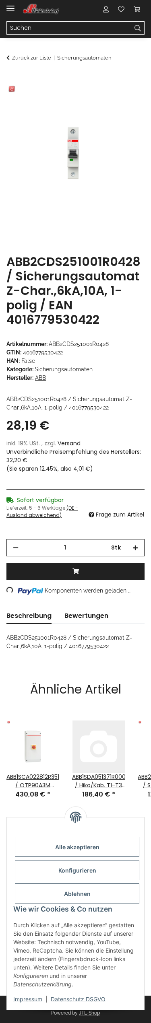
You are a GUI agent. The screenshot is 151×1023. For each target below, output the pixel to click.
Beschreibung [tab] (29, 615)
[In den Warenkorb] (12, 79)
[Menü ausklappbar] (10, 5)
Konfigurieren (77, 870)
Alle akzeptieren (77, 847)
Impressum (27, 999)
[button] (106, 9)
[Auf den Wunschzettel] (128, 99)
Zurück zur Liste (31, 58)
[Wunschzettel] (121, 9)
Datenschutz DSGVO (78, 999)
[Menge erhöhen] (135, 547)
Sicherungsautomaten (64, 369)
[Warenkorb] (137, 9)
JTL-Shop (89, 1013)
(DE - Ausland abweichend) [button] (42, 511)
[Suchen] (138, 28)
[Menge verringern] (16, 547)
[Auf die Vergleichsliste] (107, 99)
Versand (69, 443)
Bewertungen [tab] (86, 615)
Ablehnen (77, 893)
